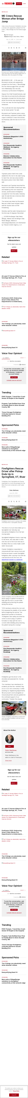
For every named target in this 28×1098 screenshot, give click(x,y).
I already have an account (14, 380)
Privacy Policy (16, 1091)
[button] (3, 4)
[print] (25, 48)
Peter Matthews (14, 490)
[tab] (6, 358)
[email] (19, 48)
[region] (14, 361)
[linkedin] (11, 48)
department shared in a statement (12, 559)
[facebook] (9, 48)
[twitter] (14, 48)
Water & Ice (5, 11)
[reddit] (16, 48)
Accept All (14, 1095)
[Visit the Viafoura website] (22, 364)
